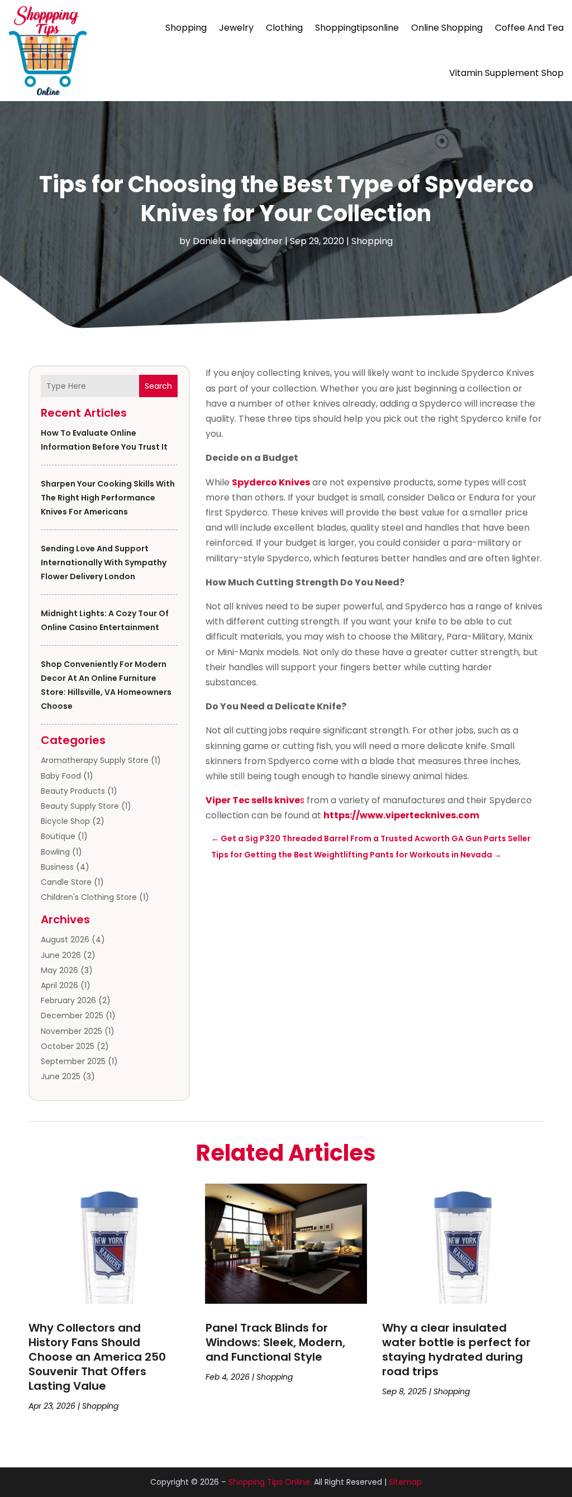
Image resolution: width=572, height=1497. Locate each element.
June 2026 (61, 955)
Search (158, 386)
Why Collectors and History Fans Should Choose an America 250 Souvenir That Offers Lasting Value (97, 1357)
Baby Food (61, 775)
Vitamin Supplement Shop (506, 72)
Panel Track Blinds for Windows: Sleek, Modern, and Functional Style (275, 1342)
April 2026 (59, 985)
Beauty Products (73, 791)
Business (57, 867)
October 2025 (67, 1046)
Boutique (58, 836)
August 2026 (65, 939)
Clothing (284, 27)
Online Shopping (447, 27)
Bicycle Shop (65, 821)
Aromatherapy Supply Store (95, 760)
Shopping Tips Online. (270, 1482)
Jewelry (236, 27)
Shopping (186, 27)
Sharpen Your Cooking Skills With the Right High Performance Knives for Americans (108, 497)
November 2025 (71, 1031)
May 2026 (59, 970)
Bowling (55, 851)
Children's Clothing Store (89, 897)
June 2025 (60, 1076)
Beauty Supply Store (80, 806)
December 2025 (72, 1015)
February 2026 (68, 1000)
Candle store (66, 882)
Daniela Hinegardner (238, 241)
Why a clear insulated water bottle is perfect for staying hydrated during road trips (456, 1349)
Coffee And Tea (529, 27)
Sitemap (405, 1482)
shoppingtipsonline (357, 27)
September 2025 (73, 1061)
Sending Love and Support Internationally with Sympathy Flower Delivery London (103, 562)
